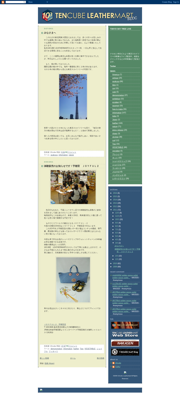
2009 (115, 267)
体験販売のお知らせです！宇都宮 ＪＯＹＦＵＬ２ (71, 166)
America (115, 75)
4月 (117, 240)
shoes (114, 134)
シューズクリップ (119, 161)
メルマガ (116, 172)
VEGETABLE (90, 349)
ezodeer (115, 102)
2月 (117, 256)
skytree (115, 137)
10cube (118, 363)
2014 (115, 200)
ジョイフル (117, 165)
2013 (115, 203)
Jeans (114, 120)
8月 (117, 226)
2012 (115, 206)
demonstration (56, 349)
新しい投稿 (44, 358)
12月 (117, 213)
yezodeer (116, 151)
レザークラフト (118, 179)
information (63, 155)
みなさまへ (50, 32)
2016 (115, 193)
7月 (117, 230)
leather (76, 349)
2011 (115, 210)
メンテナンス (117, 175)
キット (115, 158)
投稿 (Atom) (49, 363)
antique (115, 78)
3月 (117, 243)
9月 (117, 223)
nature (71, 155)
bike (114, 85)
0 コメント (71, 152)
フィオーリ (53, 351)
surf (113, 140)
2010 (115, 263)
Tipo (81, 349)
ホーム (73, 358)
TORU (117, 367)
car (113, 88)
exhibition (116, 99)
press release (117, 130)
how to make (117, 109)
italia (114, 116)
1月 (117, 259)
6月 (117, 233)
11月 (117, 216)
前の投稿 (100, 358)
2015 (115, 196)
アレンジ (116, 154)
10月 (117, 219)
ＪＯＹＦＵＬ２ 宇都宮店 (55, 324)
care (114, 92)
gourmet (115, 106)
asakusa (54, 155)
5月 (117, 236)
